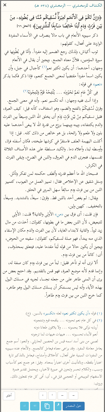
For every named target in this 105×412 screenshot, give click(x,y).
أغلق (9, 396)
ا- (25, 406)
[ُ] (58, 406)
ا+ (35, 406)
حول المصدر (74, 406)
